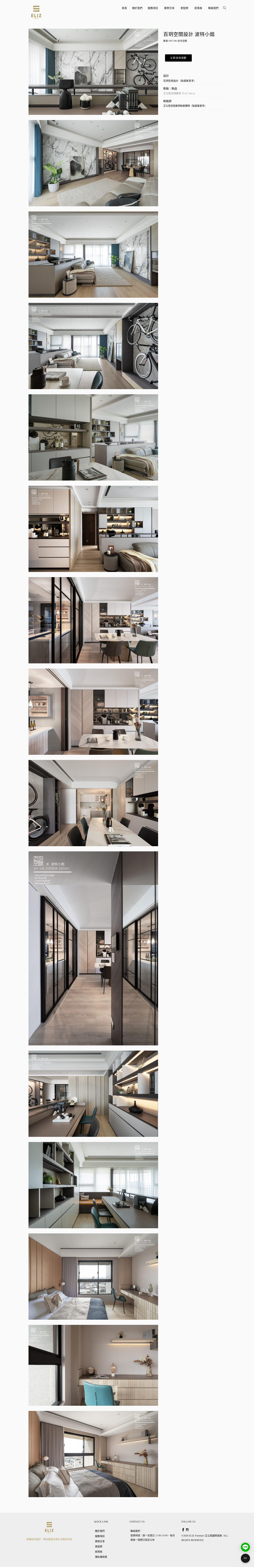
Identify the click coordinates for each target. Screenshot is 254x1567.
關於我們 (137, 8)
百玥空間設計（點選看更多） (179, 81)
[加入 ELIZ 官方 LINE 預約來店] (245, 1547)
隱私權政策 (101, 1557)
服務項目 (153, 9)
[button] (178, 58)
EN (245, 1558)
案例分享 (169, 9)
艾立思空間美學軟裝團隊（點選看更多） (185, 106)
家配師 (185, 9)
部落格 (198, 9)
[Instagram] (187, 1529)
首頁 (124, 8)
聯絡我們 (213, 8)
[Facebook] (183, 1529)
